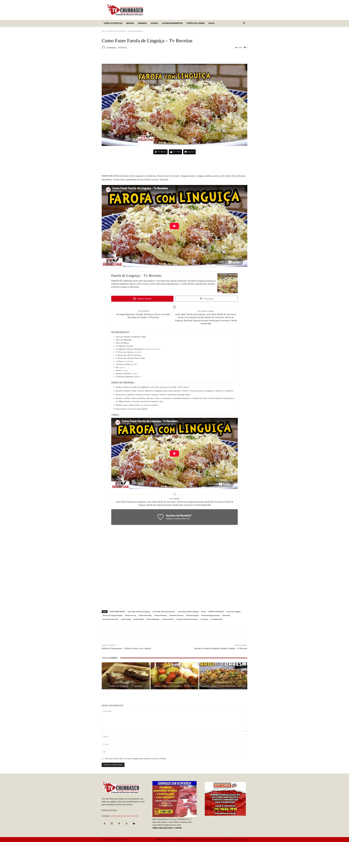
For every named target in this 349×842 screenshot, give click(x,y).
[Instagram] (112, 823)
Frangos (142, 23)
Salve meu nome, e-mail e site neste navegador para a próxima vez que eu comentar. (135, 758)
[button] (244, 23)
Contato (244, 839)
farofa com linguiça (233, 612)
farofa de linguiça (192, 615)
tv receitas (204, 619)
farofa (203, 612)
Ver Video (176, 152)
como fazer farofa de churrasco (164, 612)
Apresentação (191, 839)
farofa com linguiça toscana (112, 615)
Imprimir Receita (143, 299)
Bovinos (125, 682)
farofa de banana (160, 615)
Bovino (130, 23)
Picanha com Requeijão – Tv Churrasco (126, 686)
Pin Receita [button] (208, 299)
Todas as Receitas (113, 23)
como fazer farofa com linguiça (139, 612)
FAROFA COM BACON (216, 612)
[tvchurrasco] (104, 47)
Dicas (211, 23)
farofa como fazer (145, 615)
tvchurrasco (111, 48)
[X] (126, 823)
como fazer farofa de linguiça (188, 612)
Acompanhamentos (172, 23)
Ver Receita (161, 152)
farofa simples (139, 619)
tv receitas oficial (216, 619)
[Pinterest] (119, 823)
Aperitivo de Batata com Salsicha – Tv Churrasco (174, 686)
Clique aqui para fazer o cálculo (167, 827)
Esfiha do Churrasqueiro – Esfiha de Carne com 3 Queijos (126, 648)
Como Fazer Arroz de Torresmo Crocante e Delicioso (223, 686)
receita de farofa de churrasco (187, 619)
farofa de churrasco (176, 615)
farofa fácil (226, 615)
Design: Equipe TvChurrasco (228, 839)
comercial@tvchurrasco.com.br (124, 816)
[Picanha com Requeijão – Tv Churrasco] (126, 675)
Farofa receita (126, 619)
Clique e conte (173, 518)
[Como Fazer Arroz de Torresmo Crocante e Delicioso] (223, 675)
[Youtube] (134, 823)
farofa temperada (153, 619)
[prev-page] (103, 694)
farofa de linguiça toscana (210, 615)
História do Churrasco (207, 839)
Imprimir (190, 152)
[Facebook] (104, 823)
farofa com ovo (130, 615)
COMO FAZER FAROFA (117, 612)
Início (104, 31)
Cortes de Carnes (195, 23)
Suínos (154, 23)
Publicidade (179, 839)
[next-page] (107, 694)
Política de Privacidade (164, 839)
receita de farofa (168, 619)
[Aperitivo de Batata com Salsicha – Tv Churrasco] (175, 675)
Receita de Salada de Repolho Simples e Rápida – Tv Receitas (221, 648)
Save (135, 57)
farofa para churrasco (110, 619)
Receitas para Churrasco (116, 31)
